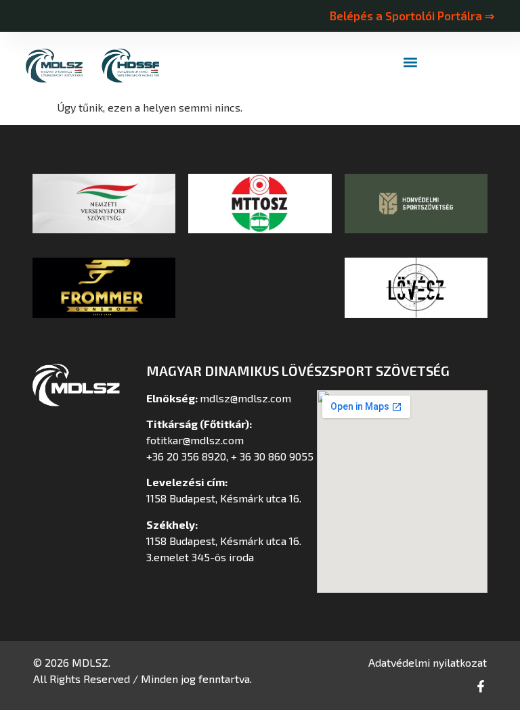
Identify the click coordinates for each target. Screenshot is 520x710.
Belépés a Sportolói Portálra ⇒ (411, 15)
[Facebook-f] (481, 686)
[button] (410, 62)
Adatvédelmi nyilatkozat (427, 662)
